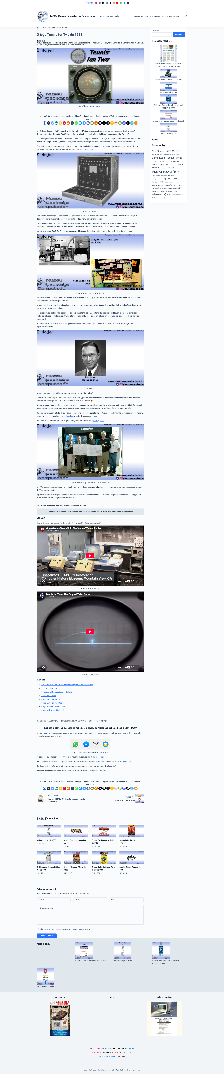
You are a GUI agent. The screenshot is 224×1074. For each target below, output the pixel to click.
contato (47, 733)
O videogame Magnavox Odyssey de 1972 (56, 692)
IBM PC (157, 165)
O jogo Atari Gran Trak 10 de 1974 (53, 703)
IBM (176, 162)
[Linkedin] (56, 123)
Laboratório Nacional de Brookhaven (77, 43)
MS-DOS (168, 185)
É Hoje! (101, 16)
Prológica (164, 188)
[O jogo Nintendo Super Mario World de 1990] (104, 857)
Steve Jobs (155, 191)
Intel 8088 (179, 165)
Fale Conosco (170, 16)
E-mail (77, 900)
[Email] (92, 123)
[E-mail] (128, 3)
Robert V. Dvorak (137, 43)
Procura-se (109, 16)
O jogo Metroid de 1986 (168, 92)
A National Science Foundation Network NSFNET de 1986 (166, 962)
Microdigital (156, 175)
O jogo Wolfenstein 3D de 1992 (52, 710)
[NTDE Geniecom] (60, 1018)
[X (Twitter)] (103, 3)
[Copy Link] (60, 123)
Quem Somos (149, 16)
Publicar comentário (46, 936)
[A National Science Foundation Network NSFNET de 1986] (169, 950)
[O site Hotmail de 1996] (54, 976)
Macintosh (170, 168)
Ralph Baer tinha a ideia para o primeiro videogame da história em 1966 (67, 685)
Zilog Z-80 (160, 198)
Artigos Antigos (127, 17)
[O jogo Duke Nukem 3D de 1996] (131, 831)
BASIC (154, 154)
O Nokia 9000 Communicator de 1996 (168, 79)
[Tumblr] (72, 123)
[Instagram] (96, 3)
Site (112, 900)
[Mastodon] (124, 123)
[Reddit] (68, 123)
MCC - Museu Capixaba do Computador (73, 16)
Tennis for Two (53, 45)
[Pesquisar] (186, 16)
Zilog (153, 197)
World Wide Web (178, 194)
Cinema (160, 154)
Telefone (161, 191)
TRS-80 (168, 191)
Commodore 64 (167, 154)
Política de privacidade (187, 13)
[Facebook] (100, 3)
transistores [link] (102, 226)
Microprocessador (159, 179)
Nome (41, 900)
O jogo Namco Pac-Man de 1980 (53, 706)
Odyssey (94, 43)
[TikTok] (110, 3)
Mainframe (178, 168)
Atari (40, 43)
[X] (48, 123)
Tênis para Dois (42, 45)
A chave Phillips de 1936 (46, 840)
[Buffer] (100, 123)
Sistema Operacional (175, 188)
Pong (120, 43)
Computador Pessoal (167, 157)
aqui (54, 511)
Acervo (186, 20)
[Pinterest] (114, 3)
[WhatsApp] (121, 3)
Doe (142, 16)
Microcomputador (165, 171)
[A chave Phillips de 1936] (49, 831)
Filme (165, 162)
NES (180, 185)
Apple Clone (162, 151)
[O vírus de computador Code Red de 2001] (92, 950)
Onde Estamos (159, 16)
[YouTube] (117, 3)
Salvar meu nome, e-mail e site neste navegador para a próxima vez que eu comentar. (65, 929)
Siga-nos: (89, 3)
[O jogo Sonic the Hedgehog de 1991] (76, 831)
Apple (155, 151)
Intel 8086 (172, 165)
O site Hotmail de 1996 (45, 986)
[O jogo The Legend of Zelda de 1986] (104, 831)
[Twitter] (52, 123)
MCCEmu (137, 16)
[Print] (96, 123)
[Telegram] (84, 123)
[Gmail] (116, 123)
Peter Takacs (113, 43)
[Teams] (88, 123)
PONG (95, 421)
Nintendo (156, 188)
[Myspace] (108, 123)
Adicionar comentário (46, 908)
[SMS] (120, 123)
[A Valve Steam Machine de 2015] (131, 857)
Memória (117, 16)
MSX (175, 185)
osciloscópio (88, 149)
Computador (176, 154)
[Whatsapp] (76, 123)
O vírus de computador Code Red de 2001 (168, 121)
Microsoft (158, 182)
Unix (175, 191)
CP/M (154, 162)
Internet (156, 168)
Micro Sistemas (175, 179)
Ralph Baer (126, 43)
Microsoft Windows (158, 185)
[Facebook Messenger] (124, 3)
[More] (136, 123)
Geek (170, 162)
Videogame (63, 45)
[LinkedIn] (107, 3)
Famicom (159, 162)
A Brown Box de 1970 (49, 688)
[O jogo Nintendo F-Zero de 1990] (76, 857)
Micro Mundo (167, 175)
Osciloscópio (102, 43)
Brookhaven (46, 43)
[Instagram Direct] (96, 744)
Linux (163, 168)
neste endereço (99, 757)
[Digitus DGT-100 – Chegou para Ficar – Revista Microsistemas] (164, 1018)
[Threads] (128, 123)
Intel (165, 165)
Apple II (170, 151)
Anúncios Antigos (127, 10)
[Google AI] (104, 123)
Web (169, 194)
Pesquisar (155, 31)
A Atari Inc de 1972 (48, 696)
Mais (177, 16)
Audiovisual (128, 24)
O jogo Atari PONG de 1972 (51, 699)
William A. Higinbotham (76, 45)
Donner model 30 (58, 43)
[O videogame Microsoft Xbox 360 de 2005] (49, 857)
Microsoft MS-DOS (169, 182)
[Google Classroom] (112, 123)
